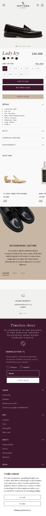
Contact (5, 420)
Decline (22, 503)
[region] (23, 302)
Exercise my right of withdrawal (15, 407)
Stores (5, 448)
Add (5, 200)
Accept (22, 497)
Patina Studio (7, 444)
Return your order (9, 403)
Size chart (39, 63)
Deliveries (6, 395)
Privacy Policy (34, 490)
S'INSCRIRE (23, 380)
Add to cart (23, 81)
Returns (5, 399)
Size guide (6, 428)
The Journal (7, 453)
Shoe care (6, 432)
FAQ (4, 424)
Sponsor (5, 457)
